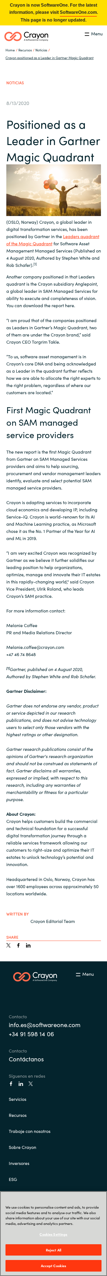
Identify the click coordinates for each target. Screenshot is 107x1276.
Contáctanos (26, 1058)
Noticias (41, 50)
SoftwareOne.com (78, 12)
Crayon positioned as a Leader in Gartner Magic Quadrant (49, 57)
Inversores (19, 1163)
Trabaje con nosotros (29, 1131)
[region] (53, 1233)
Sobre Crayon (22, 1147)
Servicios (17, 1099)
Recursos (18, 1115)
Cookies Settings (53, 1234)
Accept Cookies (53, 1265)
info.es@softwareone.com (44, 1024)
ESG (13, 1179)
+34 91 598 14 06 (31, 1033)
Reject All (53, 1250)
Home (10, 50)
